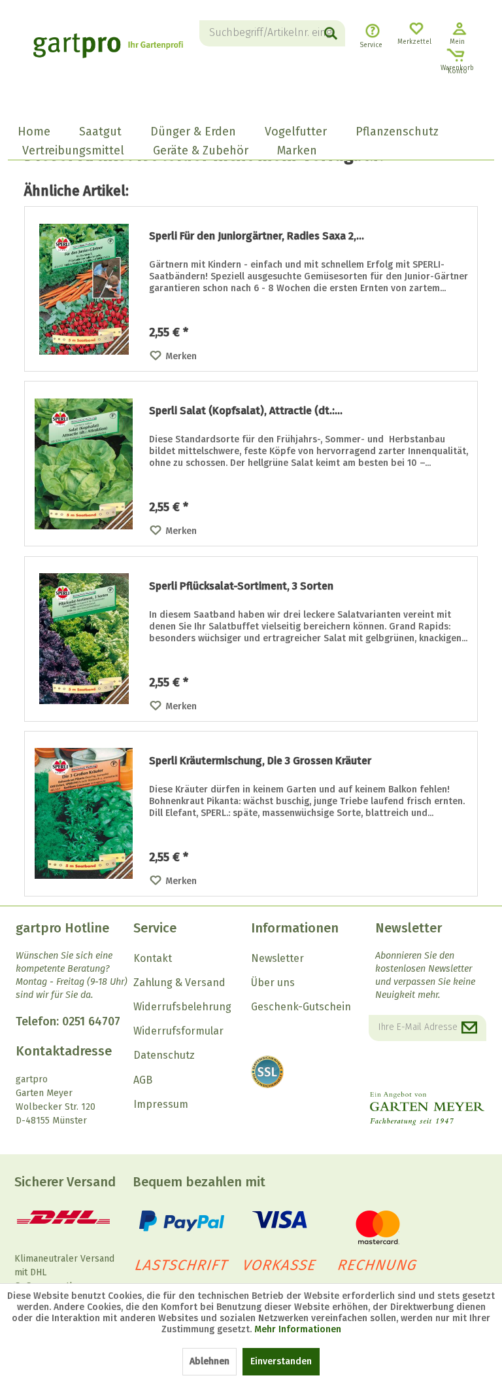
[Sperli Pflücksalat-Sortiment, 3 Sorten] (83, 639)
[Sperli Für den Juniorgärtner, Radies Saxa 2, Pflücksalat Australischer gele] (83, 288)
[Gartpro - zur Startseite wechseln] (108, 52)
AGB (142, 1080)
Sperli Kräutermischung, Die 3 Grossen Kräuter (260, 760)
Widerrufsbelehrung (182, 1007)
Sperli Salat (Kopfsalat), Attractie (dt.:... (246, 410)
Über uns (273, 982)
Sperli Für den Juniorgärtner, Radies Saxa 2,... (256, 236)
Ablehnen (209, 1361)
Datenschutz (164, 1055)
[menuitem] (272, 33)
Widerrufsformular (178, 1031)
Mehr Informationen (297, 1329)
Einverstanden (281, 1361)
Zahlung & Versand (179, 982)
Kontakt (152, 958)
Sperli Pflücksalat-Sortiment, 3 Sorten (241, 586)
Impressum (160, 1104)
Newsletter (277, 958)
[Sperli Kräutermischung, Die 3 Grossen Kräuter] (83, 813)
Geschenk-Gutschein (301, 1007)
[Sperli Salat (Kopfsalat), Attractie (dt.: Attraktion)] (83, 463)
